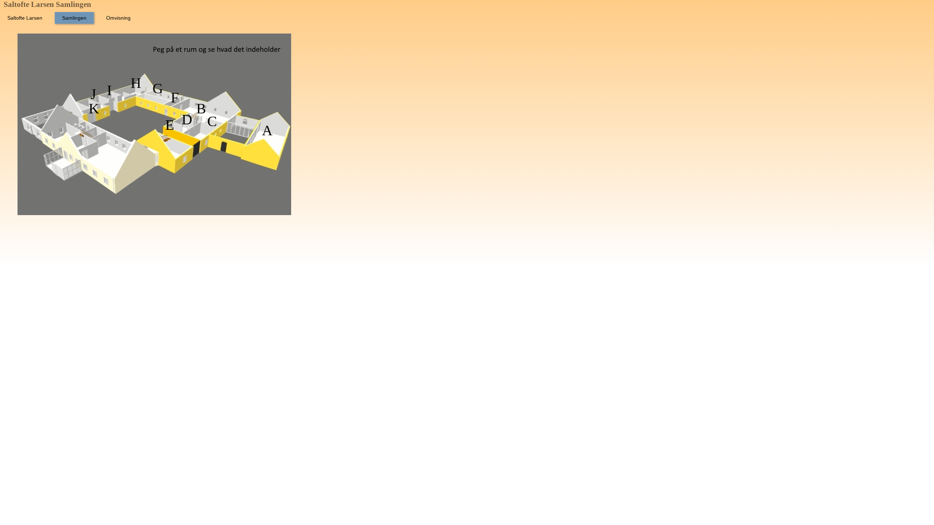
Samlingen (74, 18)
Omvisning (118, 18)
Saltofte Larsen (24, 18)
